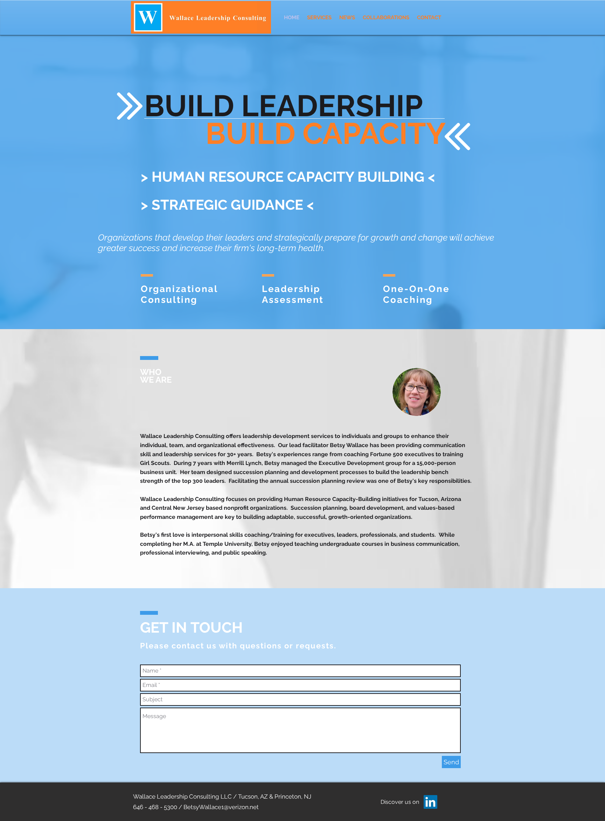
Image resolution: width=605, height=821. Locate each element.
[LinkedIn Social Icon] (430, 802)
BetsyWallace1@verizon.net (221, 806)
